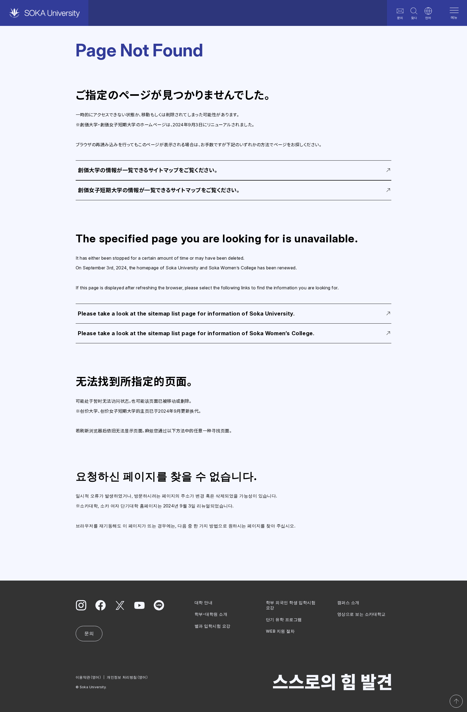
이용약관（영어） (88, 677)
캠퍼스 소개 (348, 602)
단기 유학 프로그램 (284, 619)
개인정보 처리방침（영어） (127, 677)
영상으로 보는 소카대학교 (361, 614)
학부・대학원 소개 (211, 614)
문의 (400, 17)
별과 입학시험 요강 (213, 626)
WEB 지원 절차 (280, 631)
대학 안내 (203, 602)
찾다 (414, 17)
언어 (428, 17)
